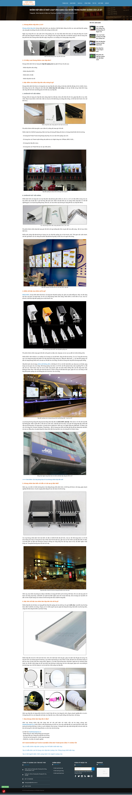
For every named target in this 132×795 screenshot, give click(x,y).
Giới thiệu (100, 3)
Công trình (87, 3)
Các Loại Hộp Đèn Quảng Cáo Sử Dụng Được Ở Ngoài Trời (100, 29)
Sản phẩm (72, 3)
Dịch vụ (80, 3)
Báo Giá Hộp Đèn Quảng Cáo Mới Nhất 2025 (100, 43)
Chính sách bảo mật (58, 768)
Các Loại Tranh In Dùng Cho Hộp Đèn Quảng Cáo (100, 36)
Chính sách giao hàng (59, 770)
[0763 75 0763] (3, 791)
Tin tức (94, 3)
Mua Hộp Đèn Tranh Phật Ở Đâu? (99, 49)
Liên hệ (107, 3)
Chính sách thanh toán (59, 773)
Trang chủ (65, 3)
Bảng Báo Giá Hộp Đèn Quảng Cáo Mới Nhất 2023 (100, 57)
